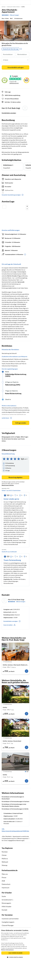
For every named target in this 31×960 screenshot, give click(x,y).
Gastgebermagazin (8, 922)
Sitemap (4, 865)
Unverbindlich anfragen (15, 67)
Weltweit (5, 862)
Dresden (14, 276)
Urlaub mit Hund (17, 813)
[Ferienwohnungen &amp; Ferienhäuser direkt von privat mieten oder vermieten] (3, 2)
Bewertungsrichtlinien (8, 485)
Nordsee (4, 852)
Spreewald (21, 282)
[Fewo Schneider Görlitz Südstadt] (15, 694)
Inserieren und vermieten (10, 919)
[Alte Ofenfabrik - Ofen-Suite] (15, 652)
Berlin (9, 276)
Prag (18, 276)
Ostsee (4, 855)
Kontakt (4, 910)
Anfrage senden (20, 423)
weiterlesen (5, 418)
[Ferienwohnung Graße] (15, 761)
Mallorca (5, 858)
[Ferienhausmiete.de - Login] (21, 2)
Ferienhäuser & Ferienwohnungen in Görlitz (15, 809)
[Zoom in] (27, 206)
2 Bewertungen (14, 15)
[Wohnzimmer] (15, 31)
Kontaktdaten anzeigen (9, 113)
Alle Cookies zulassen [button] (15, 953)
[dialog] (15, 944)
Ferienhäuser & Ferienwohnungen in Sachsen (15, 801)
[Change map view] (4, 207)
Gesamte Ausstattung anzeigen (11, 195)
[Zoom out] (27, 208)
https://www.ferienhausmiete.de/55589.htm (15, 831)
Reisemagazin (6, 903)
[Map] (15, 215)
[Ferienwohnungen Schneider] (15, 728)
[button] (25, 2)
